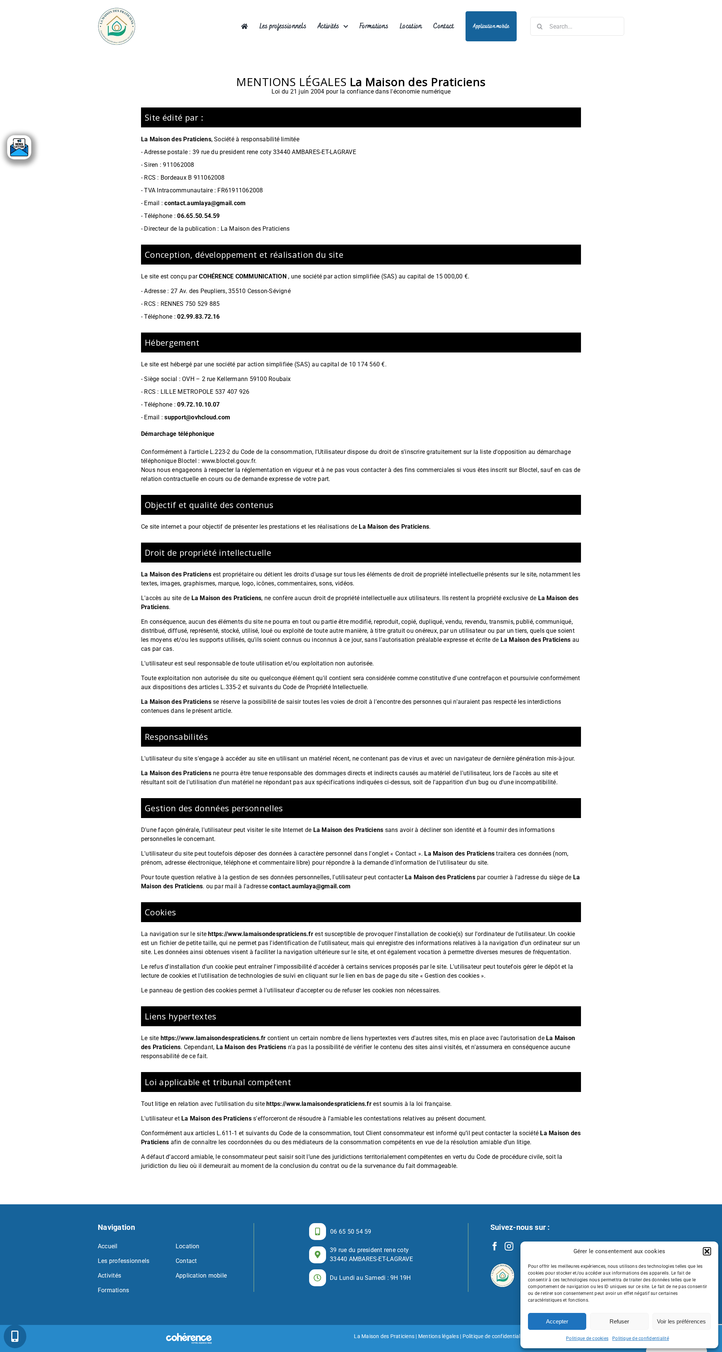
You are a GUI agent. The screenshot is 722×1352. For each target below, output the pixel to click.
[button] (707, 1251)
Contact (186, 1260)
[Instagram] (509, 1246)
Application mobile (201, 1275)
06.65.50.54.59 (198, 215)
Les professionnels (123, 1260)
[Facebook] (494, 1246)
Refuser (619, 1321)
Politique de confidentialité (640, 1338)
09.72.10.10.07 (198, 404)
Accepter (557, 1321)
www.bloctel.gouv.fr (228, 460)
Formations (113, 1290)
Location (188, 1246)
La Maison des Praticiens (384, 1336)
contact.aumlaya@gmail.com (205, 203)
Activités (109, 1275)
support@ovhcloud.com (197, 417)
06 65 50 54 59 (350, 1231)
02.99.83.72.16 (198, 316)
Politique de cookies (587, 1338)
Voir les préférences (681, 1321)
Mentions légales (438, 1336)
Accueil (108, 1246)
